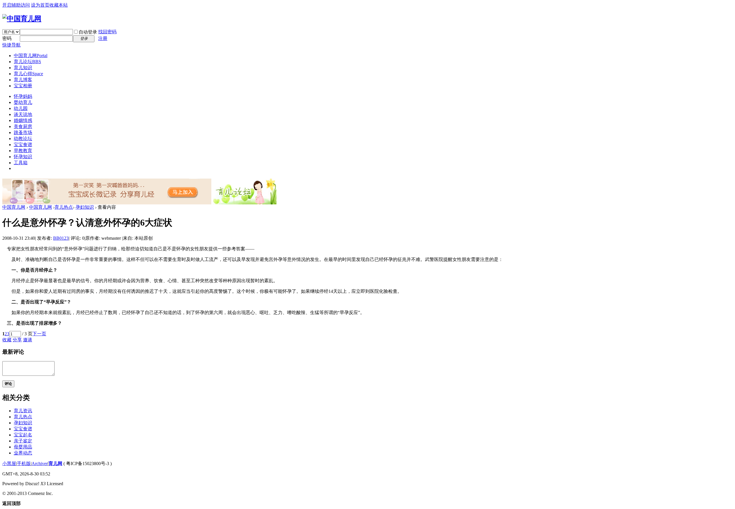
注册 (102, 38)
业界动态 (23, 452)
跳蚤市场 (23, 132)
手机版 (24, 463)
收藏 (6, 339)
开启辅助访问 (16, 5)
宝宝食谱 (23, 144)
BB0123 (61, 238)
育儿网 (55, 463)
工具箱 (21, 162)
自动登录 (88, 32)
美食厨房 (23, 126)
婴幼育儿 (23, 102)
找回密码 (107, 31)
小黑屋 (9, 463)
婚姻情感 (23, 120)
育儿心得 (28, 73)
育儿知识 (23, 67)
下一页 (39, 333)
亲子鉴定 (23, 440)
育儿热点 (64, 207)
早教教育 (23, 150)
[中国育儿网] (21, 18)
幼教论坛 (23, 138)
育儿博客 (23, 79)
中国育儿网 (30, 55)
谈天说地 (23, 114)
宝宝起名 (23, 434)
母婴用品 (23, 446)
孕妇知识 (85, 207)
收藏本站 (58, 5)
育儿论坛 (27, 61)
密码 (6, 38)
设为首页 (40, 5)
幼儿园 (21, 108)
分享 (17, 339)
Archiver (40, 463)
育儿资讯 (23, 410)
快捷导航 (11, 44)
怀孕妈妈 (23, 96)
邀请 (27, 339)
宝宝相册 (23, 85)
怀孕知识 (23, 156)
